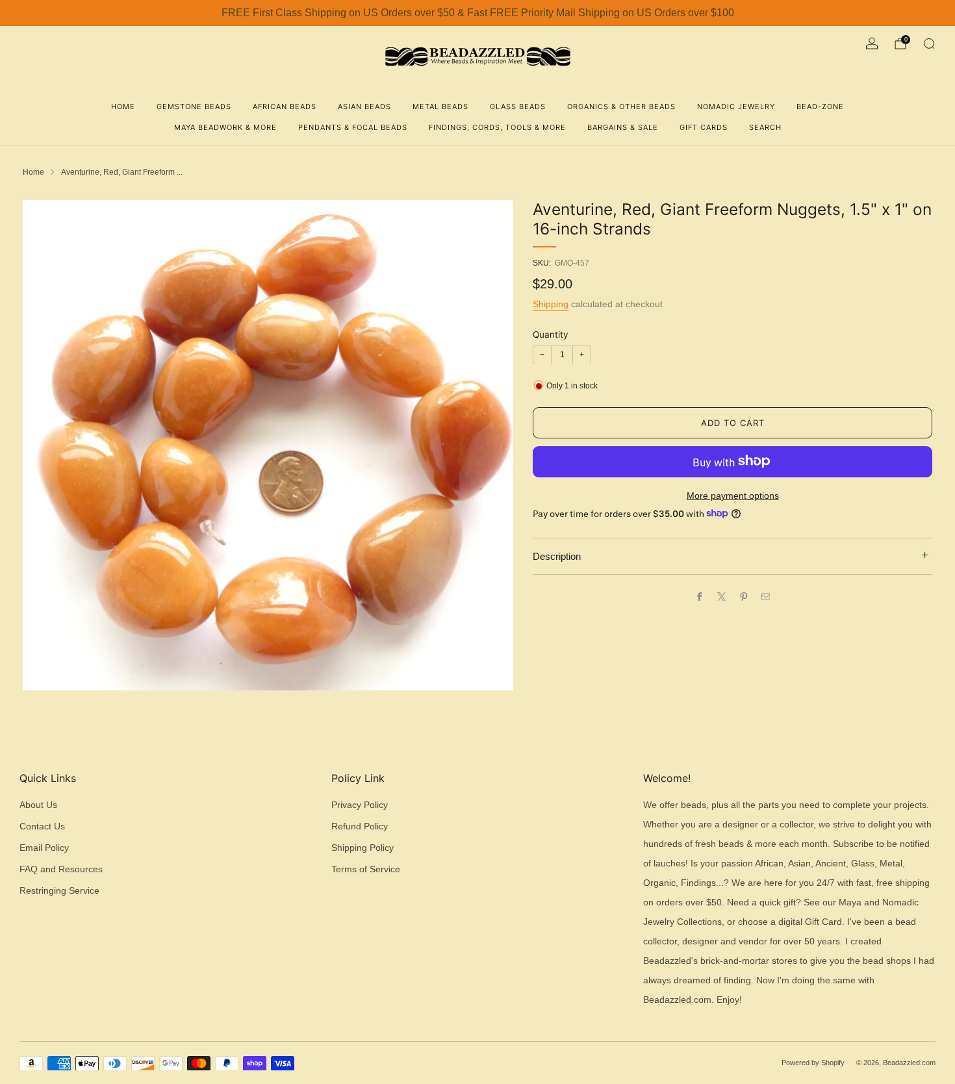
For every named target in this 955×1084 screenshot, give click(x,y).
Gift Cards (704, 127)
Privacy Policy (359, 805)
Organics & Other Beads (621, 106)
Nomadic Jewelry (736, 106)
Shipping (550, 303)
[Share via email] (765, 596)
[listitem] (477, 13)
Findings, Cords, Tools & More (497, 127)
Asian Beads (364, 106)
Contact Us (42, 826)
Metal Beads (440, 106)
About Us (38, 805)
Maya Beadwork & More (225, 127)
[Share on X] (721, 596)
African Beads (284, 106)
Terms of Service (365, 869)
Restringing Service (59, 891)
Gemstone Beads (194, 106)
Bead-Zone (820, 106)
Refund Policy (359, 826)
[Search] (929, 43)
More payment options (733, 495)
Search (765, 127)
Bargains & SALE (622, 127)
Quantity (550, 334)
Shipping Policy (362, 848)
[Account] (871, 43)
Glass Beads (518, 106)
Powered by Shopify (813, 1062)
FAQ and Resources (61, 869)
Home (123, 106)
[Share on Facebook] (699, 596)
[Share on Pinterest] (743, 596)
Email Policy (44, 848)
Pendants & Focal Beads (352, 127)
